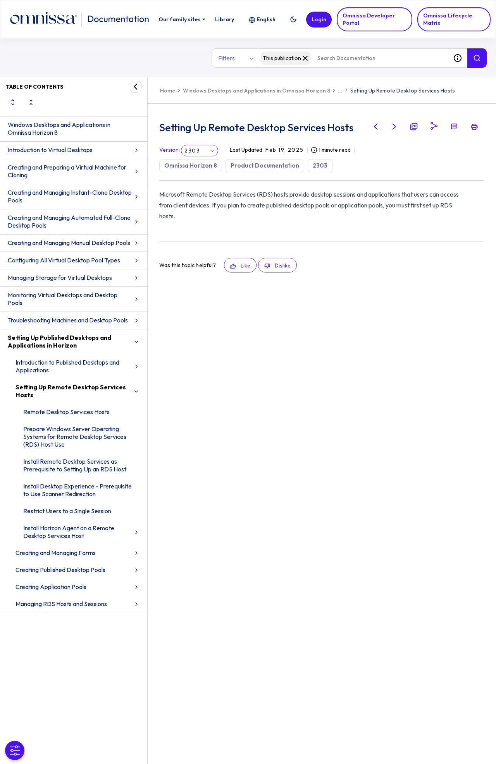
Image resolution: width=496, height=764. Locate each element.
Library (224, 19)
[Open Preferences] (14, 750)
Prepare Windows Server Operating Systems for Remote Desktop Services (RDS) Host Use (74, 436)
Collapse (31, 102)
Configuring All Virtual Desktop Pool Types (64, 260)
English (266, 19)
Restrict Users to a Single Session (67, 511)
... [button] (340, 90)
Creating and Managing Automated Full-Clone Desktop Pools (69, 221)
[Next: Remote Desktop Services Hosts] (394, 126)
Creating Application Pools (51, 587)
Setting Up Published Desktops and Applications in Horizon (59, 341)
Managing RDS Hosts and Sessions (61, 604)
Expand (13, 102)
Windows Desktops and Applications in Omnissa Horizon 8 (59, 128)
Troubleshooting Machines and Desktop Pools (68, 320)
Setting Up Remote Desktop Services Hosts (71, 391)
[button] (293, 19)
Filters (226, 58)
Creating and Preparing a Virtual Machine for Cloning (67, 171)
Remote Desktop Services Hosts (66, 412)
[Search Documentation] (477, 58)
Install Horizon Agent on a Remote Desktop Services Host (68, 532)
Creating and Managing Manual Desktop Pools (69, 243)
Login (319, 19)
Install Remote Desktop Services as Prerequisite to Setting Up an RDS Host (74, 465)
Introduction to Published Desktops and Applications (67, 366)
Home (167, 90)
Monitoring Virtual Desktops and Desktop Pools (62, 299)
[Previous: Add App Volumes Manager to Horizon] (376, 126)
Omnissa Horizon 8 (190, 165)
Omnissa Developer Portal (369, 19)
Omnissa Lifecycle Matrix (447, 19)
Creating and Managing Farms (56, 553)
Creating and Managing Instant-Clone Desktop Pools (70, 196)
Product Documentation (265, 165)
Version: (169, 149)
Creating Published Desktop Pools (60, 570)
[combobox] (353, 58)
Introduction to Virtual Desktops (50, 150)
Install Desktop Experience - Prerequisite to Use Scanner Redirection (77, 490)
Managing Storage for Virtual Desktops (60, 277)
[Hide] (135, 87)
